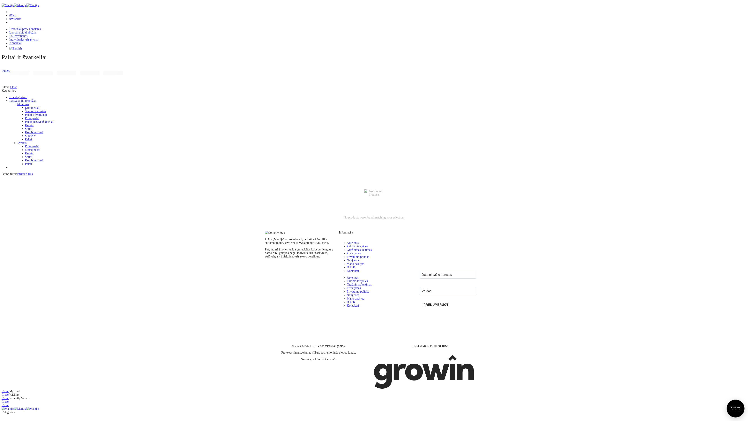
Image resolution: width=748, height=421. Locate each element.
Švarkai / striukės (35, 111)
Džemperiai (32, 118)
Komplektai (32, 107)
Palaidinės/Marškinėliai (39, 121)
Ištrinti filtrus (25, 174)
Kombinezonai (34, 132)
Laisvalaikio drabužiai (22, 100)
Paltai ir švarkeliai (36, 114)
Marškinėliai (32, 149)
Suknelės (30, 135)
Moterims (23, 104)
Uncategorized (18, 97)
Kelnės (29, 125)
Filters (6, 70)
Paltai (28, 139)
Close (13, 87)
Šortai (28, 128)
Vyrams (21, 142)
